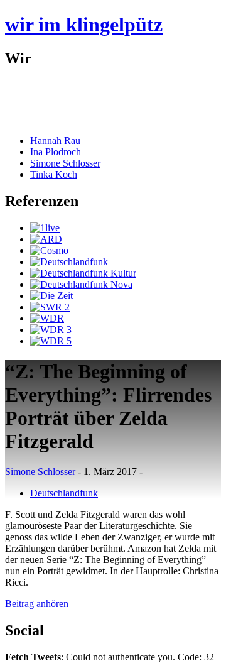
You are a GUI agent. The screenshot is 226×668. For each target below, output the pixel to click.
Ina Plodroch (55, 151)
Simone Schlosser (65, 163)
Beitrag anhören (36, 603)
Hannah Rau (55, 140)
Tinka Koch (53, 174)
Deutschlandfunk (64, 493)
